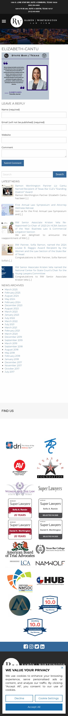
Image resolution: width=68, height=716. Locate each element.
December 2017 (13, 362)
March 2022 (11, 321)
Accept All (34, 706)
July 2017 (9, 371)
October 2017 (12, 368)
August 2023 (12, 308)
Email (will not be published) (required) (23, 122)
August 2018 (11, 349)
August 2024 (12, 295)
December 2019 (13, 336)
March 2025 (11, 289)
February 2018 (12, 355)
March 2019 (11, 343)
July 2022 (10, 318)
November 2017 (13, 365)
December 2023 (13, 305)
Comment (7, 147)
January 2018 (12, 359)
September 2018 (14, 346)
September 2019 (13, 340)
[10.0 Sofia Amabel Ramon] (35, 636)
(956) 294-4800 (34, 5)
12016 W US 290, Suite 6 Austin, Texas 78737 (34, 9)
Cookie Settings (49, 698)
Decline (19, 698)
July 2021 (9, 324)
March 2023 (11, 311)
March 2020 (11, 333)
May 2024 (10, 299)
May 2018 (10, 352)
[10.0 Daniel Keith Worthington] (50, 613)
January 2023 (12, 314)
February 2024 (13, 302)
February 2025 (12, 292)
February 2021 (12, 330)
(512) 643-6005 (34, 11)
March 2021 (11, 327)
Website (6, 134)
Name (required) (11, 109)
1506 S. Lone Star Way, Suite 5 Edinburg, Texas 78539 (34, 2)
